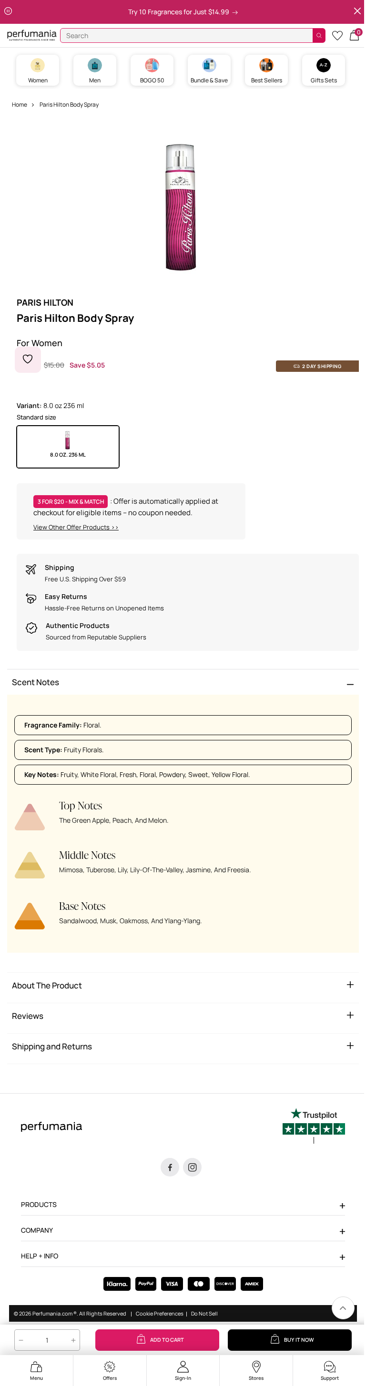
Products (39, 1204)
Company (37, 1230)
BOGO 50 (152, 80)
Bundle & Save (209, 80)
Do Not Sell (204, 1313)
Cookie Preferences (159, 1313)
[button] (354, 34)
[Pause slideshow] (8, 12)
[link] (343, 1307)
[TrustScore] (314, 1126)
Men (95, 80)
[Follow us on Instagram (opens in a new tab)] (192, 1167)
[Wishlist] (337, 35)
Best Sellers (266, 80)
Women (38, 80)
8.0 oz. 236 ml (68, 454)
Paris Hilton (45, 302)
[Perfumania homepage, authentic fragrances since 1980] (32, 34)
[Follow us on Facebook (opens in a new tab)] (170, 1167)
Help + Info (39, 1255)
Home (19, 104)
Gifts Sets (324, 80)
